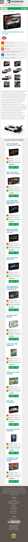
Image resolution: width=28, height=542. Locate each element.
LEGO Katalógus (13, 511)
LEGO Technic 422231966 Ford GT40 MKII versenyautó (12, 231)
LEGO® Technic (10, 11)
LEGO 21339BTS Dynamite (10, 401)
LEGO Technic (13, 54)
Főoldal (4, 11)
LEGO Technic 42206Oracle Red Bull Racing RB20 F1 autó (13, 202)
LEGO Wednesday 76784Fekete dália (13, 430)
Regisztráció (13, 506)
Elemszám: (6, 45)
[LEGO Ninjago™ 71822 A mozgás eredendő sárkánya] (14, 467)
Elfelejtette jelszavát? (13, 519)
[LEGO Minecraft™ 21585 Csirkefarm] (14, 381)
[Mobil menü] (2, 2)
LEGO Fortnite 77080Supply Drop (12, 344)
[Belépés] (22, 8)
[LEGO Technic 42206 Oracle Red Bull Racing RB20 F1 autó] (14, 210)
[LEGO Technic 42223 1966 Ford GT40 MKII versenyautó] (14, 238)
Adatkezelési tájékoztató (14, 503)
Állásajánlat (13, 513)
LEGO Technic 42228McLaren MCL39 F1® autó (14, 144)
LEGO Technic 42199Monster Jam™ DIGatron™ (13, 173)
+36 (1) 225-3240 (9, 5)
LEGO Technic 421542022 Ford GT (12, 258)
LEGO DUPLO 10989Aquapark (12, 316)
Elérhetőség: (7, 48)
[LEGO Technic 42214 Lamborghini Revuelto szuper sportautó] (14, 295)
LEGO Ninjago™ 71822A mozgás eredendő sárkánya (12, 459)
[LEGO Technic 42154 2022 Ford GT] (14, 267)
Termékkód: (6, 57)
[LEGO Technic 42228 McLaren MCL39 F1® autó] (14, 153)
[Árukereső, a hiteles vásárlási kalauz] (14, 538)
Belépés (13, 504)
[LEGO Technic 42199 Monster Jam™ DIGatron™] (14, 181)
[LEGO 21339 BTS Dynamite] (14, 410)
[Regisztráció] (24, 8)
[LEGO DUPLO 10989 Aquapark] (14, 324)
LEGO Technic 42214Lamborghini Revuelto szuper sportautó (12, 288)
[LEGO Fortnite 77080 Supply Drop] (14, 353)
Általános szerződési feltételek (13, 501)
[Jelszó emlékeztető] (26, 8)
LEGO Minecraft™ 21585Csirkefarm (13, 373)
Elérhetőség (13, 500)
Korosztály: (6, 42)
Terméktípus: (7, 54)
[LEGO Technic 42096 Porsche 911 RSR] (14, 21)
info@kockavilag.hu (14, 528)
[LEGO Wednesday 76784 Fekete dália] (14, 438)
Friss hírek (13, 509)
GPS (21, 3)
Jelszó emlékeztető (14, 508)
